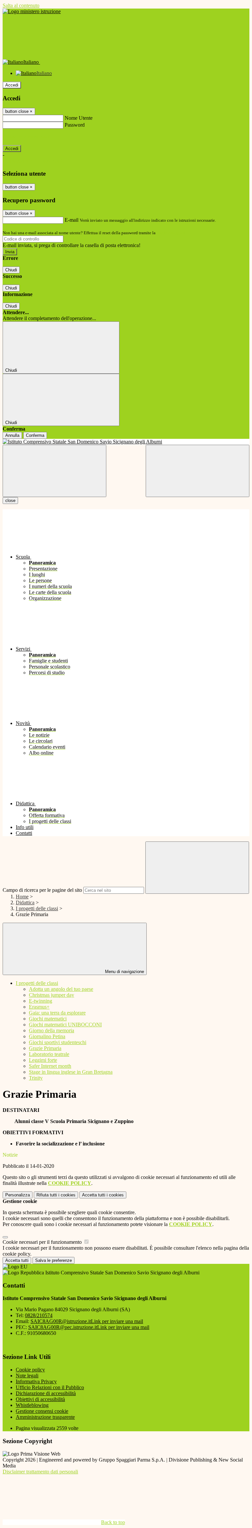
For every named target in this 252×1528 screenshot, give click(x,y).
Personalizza (17, 1194)
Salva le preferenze (53, 1260)
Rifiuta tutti (55, 1194)
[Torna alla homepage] (126, 442)
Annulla (12, 435)
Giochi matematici (48, 1018)
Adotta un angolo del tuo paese (61, 989)
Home (22, 896)
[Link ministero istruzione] (32, 11)
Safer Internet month (50, 1066)
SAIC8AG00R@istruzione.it (87, 1321)
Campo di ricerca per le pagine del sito (42, 890)
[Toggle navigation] (54, 471)
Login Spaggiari (171, 232)
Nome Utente (79, 118)
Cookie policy (30, 1369)
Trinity (36, 1078)
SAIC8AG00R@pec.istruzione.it (88, 1327)
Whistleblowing (32, 1405)
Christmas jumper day (51, 995)
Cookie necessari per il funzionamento (43, 1242)
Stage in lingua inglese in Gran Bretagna (71, 1072)
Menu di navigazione (124, 971)
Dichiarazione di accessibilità (46, 1393)
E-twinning (40, 1001)
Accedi (11, 85)
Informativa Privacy (36, 1381)
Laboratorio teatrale (49, 1054)
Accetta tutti (103, 1194)
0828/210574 (38, 1315)
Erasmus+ (39, 1007)
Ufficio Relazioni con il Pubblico (50, 1387)
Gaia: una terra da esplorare (57, 1012)
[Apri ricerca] (197, 471)
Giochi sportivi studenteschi (57, 1042)
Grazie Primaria (45, 1048)
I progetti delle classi (37, 908)
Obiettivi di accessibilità (40, 1399)
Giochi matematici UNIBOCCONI (65, 1024)
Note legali (27, 1375)
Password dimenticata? (26, 136)
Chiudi (11, 269)
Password (75, 125)
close (10, 500)
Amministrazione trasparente (45, 1417)
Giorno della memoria (51, 1030)
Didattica (25, 902)
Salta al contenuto (21, 5)
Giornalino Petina (47, 1036)
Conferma (35, 435)
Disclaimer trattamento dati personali (40, 1471)
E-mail (71, 220)
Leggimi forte (43, 1060)
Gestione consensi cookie (42, 1411)
